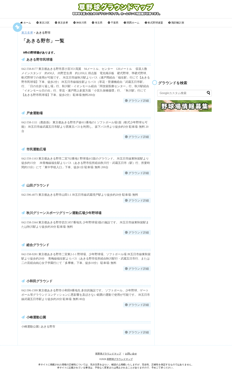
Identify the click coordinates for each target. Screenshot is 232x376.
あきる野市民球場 (39, 59)
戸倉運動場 (34, 113)
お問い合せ (131, 353)
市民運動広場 (36, 149)
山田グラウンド (37, 185)
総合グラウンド (37, 245)
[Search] (208, 92)
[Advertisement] (184, 51)
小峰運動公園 (36, 317)
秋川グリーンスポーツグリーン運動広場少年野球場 (64, 213)
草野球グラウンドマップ (108, 353)
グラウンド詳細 (139, 100)
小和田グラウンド (39, 281)
